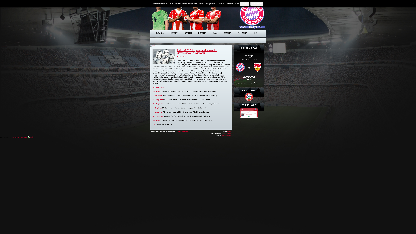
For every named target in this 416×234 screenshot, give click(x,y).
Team (215, 33)
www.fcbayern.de (164, 124)
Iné (255, 33)
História (202, 33)
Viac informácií (257, 4)
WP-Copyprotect (22, 137)
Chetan (14, 137)
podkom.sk (227, 133)
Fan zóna (242, 33)
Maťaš (229, 131)
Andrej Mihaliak (226, 135)
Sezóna (227, 33)
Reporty (174, 33)
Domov (160, 33)
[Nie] (413, 4)
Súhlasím (245, 4)
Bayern (188, 33)
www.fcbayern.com (182, 131)
